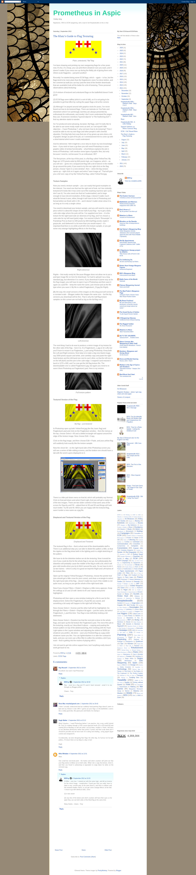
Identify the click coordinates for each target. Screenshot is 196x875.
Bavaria (140, 523)
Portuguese (129, 641)
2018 (121, 71)
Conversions (122, 548)
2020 (121, 65)
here (118, 38)
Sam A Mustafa (138, 654)
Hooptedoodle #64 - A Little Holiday (128, 123)
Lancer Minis (139, 609)
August (124, 140)
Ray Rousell (63, 668)
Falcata (137, 565)
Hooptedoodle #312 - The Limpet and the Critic (133, 455)
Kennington (134, 607)
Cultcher (138, 550)
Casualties (137, 533)
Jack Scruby (131, 605)
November (125, 93)
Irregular (120, 605)
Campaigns (125, 533)
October (124, 96)
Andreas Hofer (128, 516)
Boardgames (139, 527)
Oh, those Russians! (126, 326)
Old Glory (122, 632)
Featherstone (127, 569)
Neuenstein (131, 628)
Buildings (140, 531)
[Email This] (77, 653)
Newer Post (58, 850)
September (125, 99)
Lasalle (130, 611)
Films (128, 573)
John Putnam (123, 607)
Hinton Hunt (122, 596)
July (123, 142)
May (123, 148)
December (125, 90)
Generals (137, 581)
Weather (120, 693)
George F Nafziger (122, 583)
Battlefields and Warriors (128, 202)
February (124, 157)
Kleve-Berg (120, 609)
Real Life (128, 645)
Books (130, 529)
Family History (128, 566)
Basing (137, 521)
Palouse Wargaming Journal (130, 285)
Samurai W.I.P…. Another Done (129, 337)
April (123, 151)
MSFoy (66, 682)
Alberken (119, 516)
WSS (125, 695)
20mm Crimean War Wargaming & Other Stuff (128, 342)
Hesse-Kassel (132, 592)
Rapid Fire (140, 643)
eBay (127, 558)
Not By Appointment (127, 240)
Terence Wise (136, 669)
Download (136, 556)
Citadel (136, 537)
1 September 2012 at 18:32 (81, 682)
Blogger (118, 870)
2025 (121, 50)
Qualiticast (139, 641)
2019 (121, 68)
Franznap (124, 579)
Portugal (119, 641)
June (123, 145)
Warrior (127, 691)
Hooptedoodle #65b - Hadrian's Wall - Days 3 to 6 (129, 103)
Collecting (132, 540)
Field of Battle (138, 569)
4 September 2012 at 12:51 (78, 753)
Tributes (123, 677)
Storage (132, 665)
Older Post (108, 850)
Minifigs (137, 620)
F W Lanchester (128, 564)
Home (84, 850)
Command (136, 542)
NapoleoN (120, 626)
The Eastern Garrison (127, 196)
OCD (133, 630)
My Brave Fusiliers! (126, 300)
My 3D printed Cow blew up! (128, 211)
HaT (133, 589)
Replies (63, 678)
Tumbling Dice (134, 677)
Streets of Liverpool (123, 397)
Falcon (119, 566)
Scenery (129, 656)
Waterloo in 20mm (126, 215)
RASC (121, 645)
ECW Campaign (122, 560)
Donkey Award (138, 554)
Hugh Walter (63, 720)
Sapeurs (121, 656)
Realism (136, 645)
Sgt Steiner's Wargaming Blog (130, 229)
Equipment (137, 562)
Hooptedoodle (124, 600)
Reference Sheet (122, 648)
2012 (121, 88)
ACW (134, 514)
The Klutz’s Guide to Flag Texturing (127, 135)
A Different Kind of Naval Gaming (130, 320)
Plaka (138, 637)
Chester (128, 537)
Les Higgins (122, 613)
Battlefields (121, 523)
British (138, 529)
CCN (119, 535)
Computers (134, 546)
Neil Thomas (122, 628)
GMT (137, 583)
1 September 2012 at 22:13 (77, 720)
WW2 (139, 695)
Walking (133, 687)
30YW (118, 514)
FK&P (119, 575)
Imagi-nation (136, 603)
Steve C (124, 665)
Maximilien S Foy (133, 618)
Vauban (127, 682)
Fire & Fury (137, 573)
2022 (121, 59)
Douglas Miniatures (125, 556)
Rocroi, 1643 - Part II (126, 361)
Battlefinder (132, 523)
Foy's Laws (129, 577)
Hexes (127, 594)
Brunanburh (130, 531)
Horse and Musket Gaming (129, 359)
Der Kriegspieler (131, 552)
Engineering (126, 562)
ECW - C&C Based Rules (129, 131)
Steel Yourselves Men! (126, 332)
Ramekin (130, 643)
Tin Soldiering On (126, 260)
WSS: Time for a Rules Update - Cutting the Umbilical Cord (134, 429)
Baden (131, 521)
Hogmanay (129, 598)
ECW (60, 656)
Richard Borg (125, 650)
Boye (122, 119)
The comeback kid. (125, 376)
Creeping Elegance (127, 550)
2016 (121, 76)
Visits (128, 684)
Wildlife (129, 693)
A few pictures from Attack (127, 275)
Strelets (141, 665)
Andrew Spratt (137, 516)
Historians (119, 598)
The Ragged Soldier (127, 324)
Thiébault (122, 675)
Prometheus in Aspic (87, 13)
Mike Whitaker (64, 753)
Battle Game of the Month (128, 279)
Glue (132, 583)
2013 (121, 85)
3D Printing (126, 514)
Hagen (125, 590)
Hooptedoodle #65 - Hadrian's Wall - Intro (128, 115)
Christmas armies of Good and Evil (130, 198)
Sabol (118, 654)
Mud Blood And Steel (127, 374)
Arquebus (119, 519)
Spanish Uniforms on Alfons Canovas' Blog (129, 127)
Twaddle (121, 680)
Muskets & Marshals (133, 624)
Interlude (122, 281)
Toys (133, 675)
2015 (121, 79)
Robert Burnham (121, 652)
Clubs (124, 539)
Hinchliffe (136, 594)
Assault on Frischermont (127, 217)
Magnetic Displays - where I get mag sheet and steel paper (129, 393)
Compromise (121, 546)
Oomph (138, 632)
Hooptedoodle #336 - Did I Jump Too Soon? (135, 497)
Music (119, 624)
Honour (137, 598)
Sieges (140, 658)
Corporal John (138, 548)
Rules (135, 652)
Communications (122, 544)
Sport (118, 665)
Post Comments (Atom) (88, 857)
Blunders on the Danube (128, 221)
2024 (121, 53)
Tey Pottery (137, 671)
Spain (134, 663)
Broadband (120, 531)
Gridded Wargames (136, 585)
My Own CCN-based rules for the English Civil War (128, 439)
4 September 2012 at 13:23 (81, 778)
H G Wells (131, 587)
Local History (128, 615)
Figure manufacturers (127, 571)
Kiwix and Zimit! (124, 287)
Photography (120, 637)
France (140, 577)
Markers (137, 615)
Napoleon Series (131, 626)
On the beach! (124, 355)
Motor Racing (137, 622)
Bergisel (123, 525)
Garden (119, 581)
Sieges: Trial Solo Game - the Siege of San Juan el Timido (135, 487)
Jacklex (141, 605)
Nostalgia (123, 630)
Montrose (120, 622)
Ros (129, 652)
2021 (121, 62)
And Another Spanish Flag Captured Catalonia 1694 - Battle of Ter (130, 244)
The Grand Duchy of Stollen (129, 312)
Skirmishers (128, 660)
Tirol (128, 675)
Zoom (119, 697)
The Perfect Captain (136, 673)
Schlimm (119, 658)
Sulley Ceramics (125, 667)
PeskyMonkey (102, 870)
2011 (121, 163)
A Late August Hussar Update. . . (129, 314)
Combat (126, 541)
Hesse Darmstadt (121, 592)
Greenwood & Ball (122, 585)
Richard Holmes (136, 650)
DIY (128, 554)
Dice (141, 552)
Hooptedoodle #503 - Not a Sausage (133, 407)
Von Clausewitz (139, 684)
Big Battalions (132, 525)
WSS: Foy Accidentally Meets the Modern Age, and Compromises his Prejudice (134, 419)
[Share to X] (81, 653)
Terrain (119, 671)
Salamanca (126, 654)
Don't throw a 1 (125, 209)
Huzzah (127, 603)
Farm (136, 566)
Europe (119, 564)
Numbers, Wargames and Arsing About (128, 352)
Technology (122, 669)
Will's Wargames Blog (127, 273)
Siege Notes (129, 658)
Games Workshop (135, 579)
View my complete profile (133, 181)
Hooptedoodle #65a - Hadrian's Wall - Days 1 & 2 (129, 109)
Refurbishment (137, 648)
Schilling (138, 656)
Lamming (129, 609)
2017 (121, 73)
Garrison (128, 581)
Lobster (119, 615)
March (123, 154)
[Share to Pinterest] (85, 653)
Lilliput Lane (137, 613)
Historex (137, 596)
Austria (122, 521)
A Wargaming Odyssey (128, 318)
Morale (128, 622)
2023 (121, 56)
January (124, 160)
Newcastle (139, 628)
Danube (119, 552)
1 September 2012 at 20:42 (89, 703)
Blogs (130, 527)
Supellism (137, 667)
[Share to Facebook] (83, 653)
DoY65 (119, 558)
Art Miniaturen (121, 389)
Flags (64, 656)
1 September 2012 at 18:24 (77, 668)
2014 (121, 82)
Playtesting (121, 639)
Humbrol (120, 603)
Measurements (121, 620)
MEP (129, 620)
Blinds (124, 527)
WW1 (134, 695)
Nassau (141, 626)
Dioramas (122, 554)
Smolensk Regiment (126, 269)
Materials (119, 618)
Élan (133, 560)
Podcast (136, 639)
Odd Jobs (140, 630)
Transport (140, 675)
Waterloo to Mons (126, 330)
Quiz (122, 643)
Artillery (140, 519)
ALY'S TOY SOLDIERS (127, 336)
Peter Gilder (137, 635)
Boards (122, 529)
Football (134, 575)
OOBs (131, 632)
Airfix (139, 514)
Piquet (130, 637)
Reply (60, 674)
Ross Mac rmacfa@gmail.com (69, 703)
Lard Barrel (123, 611)
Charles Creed (131, 535)
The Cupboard (122, 673)
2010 (121, 166)
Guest (123, 588)
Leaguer (137, 611)
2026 (121, 48)
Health (139, 589)
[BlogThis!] (79, 653)
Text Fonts (127, 671)
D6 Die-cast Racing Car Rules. (129, 261)
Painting (121, 634)
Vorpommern (123, 686)
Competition (136, 544)
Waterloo (136, 691)
